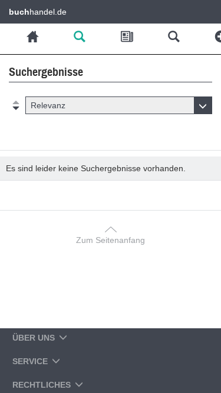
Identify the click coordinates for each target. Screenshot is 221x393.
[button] (118, 105)
